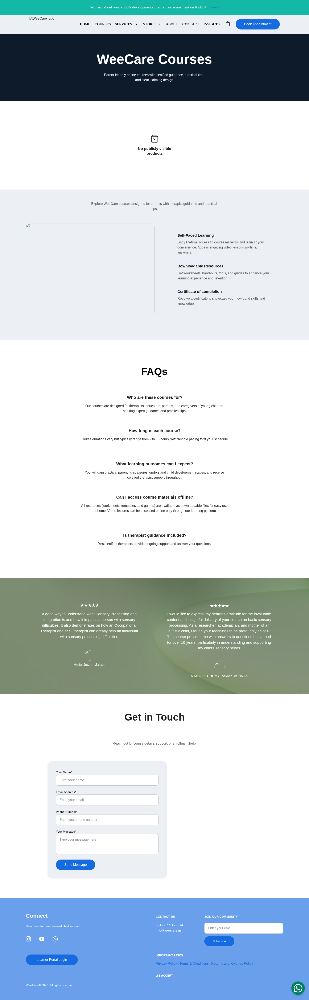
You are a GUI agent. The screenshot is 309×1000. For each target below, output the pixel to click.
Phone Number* (66, 811)
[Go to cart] (227, 24)
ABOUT (172, 24)
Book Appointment (257, 24)
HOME (85, 24)
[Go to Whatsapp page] (55, 938)
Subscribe (219, 941)
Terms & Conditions (194, 963)
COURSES (103, 24)
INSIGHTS (211, 24)
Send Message (75, 864)
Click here (214, 7)
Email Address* (66, 792)
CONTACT (190, 24)
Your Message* (66, 831)
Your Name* (64, 772)
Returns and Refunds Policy (232, 963)
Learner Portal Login (52, 959)
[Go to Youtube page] (41, 938)
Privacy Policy (166, 963)
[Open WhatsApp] (298, 988)
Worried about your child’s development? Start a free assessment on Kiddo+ (148, 7)
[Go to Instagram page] (28, 938)
